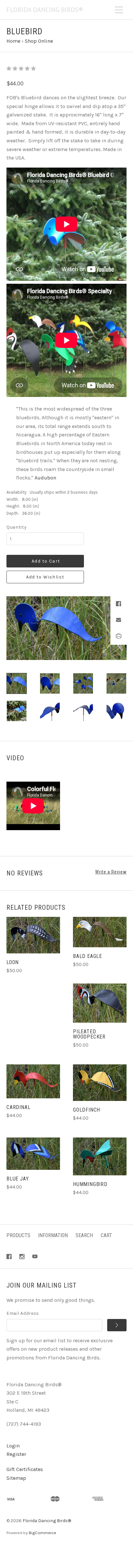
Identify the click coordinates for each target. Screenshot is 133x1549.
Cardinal (18, 1107)
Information (53, 1235)
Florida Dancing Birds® (47, 1520)
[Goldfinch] (100, 1082)
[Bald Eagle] (100, 932)
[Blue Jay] (33, 1153)
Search (84, 1235)
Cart (106, 1235)
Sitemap (16, 1478)
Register (16, 1454)
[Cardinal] (33, 1081)
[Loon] (33, 935)
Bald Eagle (87, 956)
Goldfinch (86, 1110)
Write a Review (111, 871)
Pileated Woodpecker (89, 1034)
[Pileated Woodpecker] (100, 1003)
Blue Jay (17, 1179)
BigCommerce (42, 1532)
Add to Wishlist (45, 577)
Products (18, 1235)
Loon (12, 962)
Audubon (45, 478)
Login (13, 1446)
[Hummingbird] (100, 1156)
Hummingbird (90, 1184)
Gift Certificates (24, 1469)
